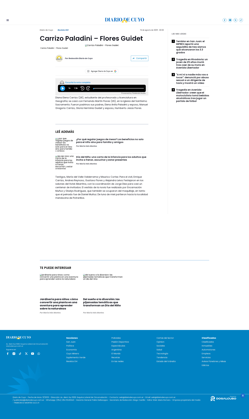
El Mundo (115, 353)
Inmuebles (207, 345)
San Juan (70, 341)
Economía (71, 349)
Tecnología (162, 353)
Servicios (206, 357)
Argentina (116, 349)
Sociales (161, 345)
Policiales (116, 337)
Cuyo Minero (72, 353)
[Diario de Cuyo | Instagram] (230, 20)
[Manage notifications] (243, 396)
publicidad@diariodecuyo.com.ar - (30, 400)
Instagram (13, 353)
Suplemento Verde (75, 357)
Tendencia (162, 357)
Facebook (7, 353)
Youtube (32, 353)
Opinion (160, 341)
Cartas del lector (165, 337)
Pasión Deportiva (120, 341)
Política (70, 345)
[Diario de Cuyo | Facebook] (225, 20)
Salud (159, 349)
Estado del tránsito (166, 361)
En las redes (117, 361)
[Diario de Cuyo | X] (236, 20)
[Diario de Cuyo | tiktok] (241, 20)
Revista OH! (63, 30)
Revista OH (71, 361)
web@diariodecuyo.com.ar (131, 397)
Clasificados (208, 341)
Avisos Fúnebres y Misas (214, 361)
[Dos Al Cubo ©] (223, 400)
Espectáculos (118, 345)
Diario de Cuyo (46, 30)
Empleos (206, 353)
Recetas (115, 357)
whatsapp (38, 353)
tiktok (20, 353)
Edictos (205, 365)
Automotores (208, 349)
